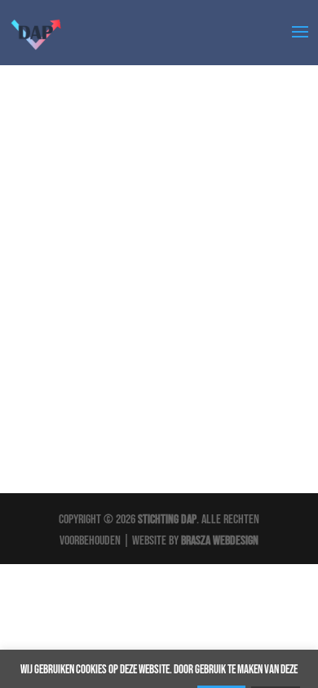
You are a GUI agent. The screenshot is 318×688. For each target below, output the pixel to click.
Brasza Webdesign (219, 541)
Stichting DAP (167, 519)
